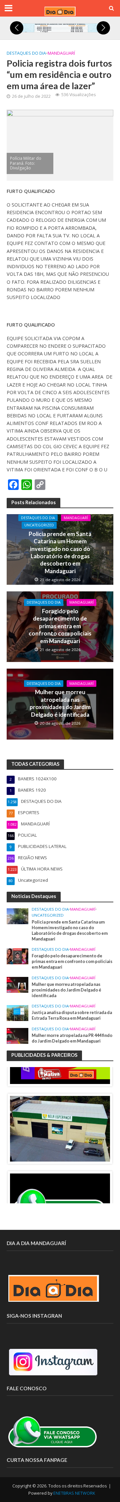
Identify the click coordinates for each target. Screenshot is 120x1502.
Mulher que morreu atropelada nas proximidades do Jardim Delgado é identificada (60, 703)
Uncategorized (39, 525)
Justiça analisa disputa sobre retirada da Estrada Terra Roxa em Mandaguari (72, 1015)
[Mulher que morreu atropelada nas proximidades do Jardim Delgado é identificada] (17, 984)
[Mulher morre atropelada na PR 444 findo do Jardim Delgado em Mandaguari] (17, 1035)
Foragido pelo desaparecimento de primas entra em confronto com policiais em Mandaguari (60, 626)
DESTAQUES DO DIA (26, 53)
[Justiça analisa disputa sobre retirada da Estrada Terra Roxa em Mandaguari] (17, 1013)
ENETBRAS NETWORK (74, 1493)
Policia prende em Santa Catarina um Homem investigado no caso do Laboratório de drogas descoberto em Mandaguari (60, 552)
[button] (16, 27)
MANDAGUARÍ (61, 53)
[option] (60, 1128)
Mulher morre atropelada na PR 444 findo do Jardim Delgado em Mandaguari (72, 1038)
